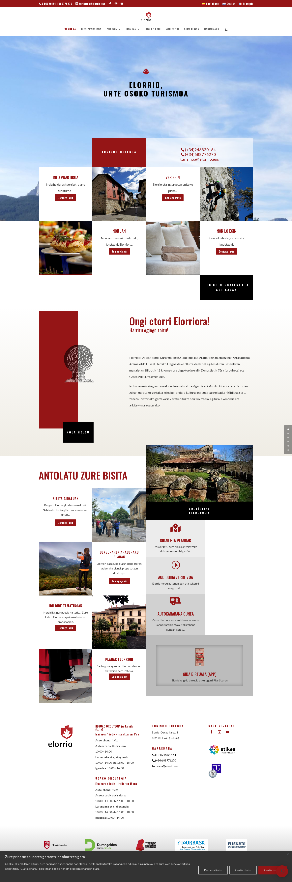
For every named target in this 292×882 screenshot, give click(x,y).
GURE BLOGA (191, 29)
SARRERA (70, 29)
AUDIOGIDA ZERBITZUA (175, 577)
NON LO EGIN (153, 29)
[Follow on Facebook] (211, 732)
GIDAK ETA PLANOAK (175, 540)
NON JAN (131, 29)
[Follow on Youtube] (227, 732)
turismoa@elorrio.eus (199, 159)
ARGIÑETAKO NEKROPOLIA (199, 510)
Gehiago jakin (65, 198)
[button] (282, 871)
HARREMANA (211, 29)
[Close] (287, 854)
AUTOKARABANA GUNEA (176, 614)
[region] (146, 866)
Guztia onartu (272, 870)
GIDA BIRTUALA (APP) (200, 674)
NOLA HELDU (78, 432)
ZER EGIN (111, 29)
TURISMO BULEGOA (119, 152)
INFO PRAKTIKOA (91, 29)
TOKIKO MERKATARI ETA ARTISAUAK (226, 287)
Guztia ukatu (243, 870)
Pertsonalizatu (213, 870)
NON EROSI (172, 29)
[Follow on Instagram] (219, 732)
